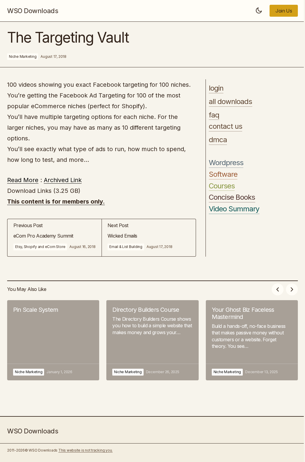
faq (214, 115)
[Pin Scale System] (53, 340)
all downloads (230, 101)
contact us (225, 126)
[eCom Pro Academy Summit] (54, 237)
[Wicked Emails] (149, 237)
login (216, 88)
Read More (22, 180)
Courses (222, 186)
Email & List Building (125, 246)
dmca (218, 140)
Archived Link (63, 180)
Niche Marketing (22, 56)
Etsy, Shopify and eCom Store (40, 246)
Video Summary (234, 209)
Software (223, 174)
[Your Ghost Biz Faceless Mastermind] (252, 340)
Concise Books (232, 197)
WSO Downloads (32, 11)
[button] (259, 10)
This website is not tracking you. (85, 450)
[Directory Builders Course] (152, 340)
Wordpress (226, 163)
